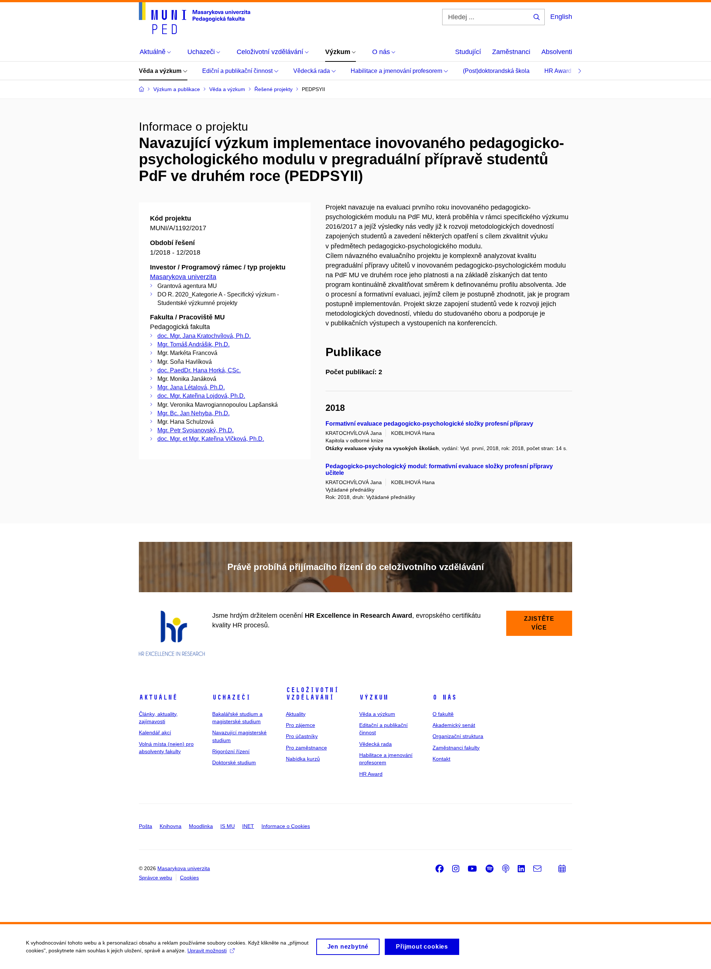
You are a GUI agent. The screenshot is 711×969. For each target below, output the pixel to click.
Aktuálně (158, 697)
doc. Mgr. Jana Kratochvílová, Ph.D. (204, 336)
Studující (468, 52)
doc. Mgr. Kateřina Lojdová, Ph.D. (201, 396)
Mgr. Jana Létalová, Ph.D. (191, 387)
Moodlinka (201, 826)
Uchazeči (231, 697)
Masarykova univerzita (183, 277)
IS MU (227, 826)
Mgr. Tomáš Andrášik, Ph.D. (193, 344)
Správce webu (155, 878)
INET (248, 826)
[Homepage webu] (194, 18)
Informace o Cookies (285, 826)
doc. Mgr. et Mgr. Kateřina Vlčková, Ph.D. (210, 439)
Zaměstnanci (511, 52)
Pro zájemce (300, 725)
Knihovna (170, 826)
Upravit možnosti (207, 950)
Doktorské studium (234, 762)
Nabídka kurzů (303, 759)
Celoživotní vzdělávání (312, 693)
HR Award (558, 71)
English (561, 16)
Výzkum (373, 697)
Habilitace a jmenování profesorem (397, 71)
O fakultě (443, 714)
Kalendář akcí (155, 732)
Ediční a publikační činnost (238, 71)
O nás (445, 697)
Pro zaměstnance (306, 748)
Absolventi (556, 52)
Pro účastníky (302, 736)
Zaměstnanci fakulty (456, 748)
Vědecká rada (312, 71)
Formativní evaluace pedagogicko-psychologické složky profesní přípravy (429, 423)
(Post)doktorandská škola (496, 71)
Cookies (189, 878)
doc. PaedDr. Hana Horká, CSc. (199, 370)
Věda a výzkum (161, 71)
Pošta (145, 826)
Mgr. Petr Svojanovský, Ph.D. (195, 430)
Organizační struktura (458, 736)
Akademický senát (454, 725)
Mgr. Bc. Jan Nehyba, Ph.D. (193, 413)
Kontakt (441, 759)
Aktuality (296, 714)
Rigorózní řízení (231, 751)
